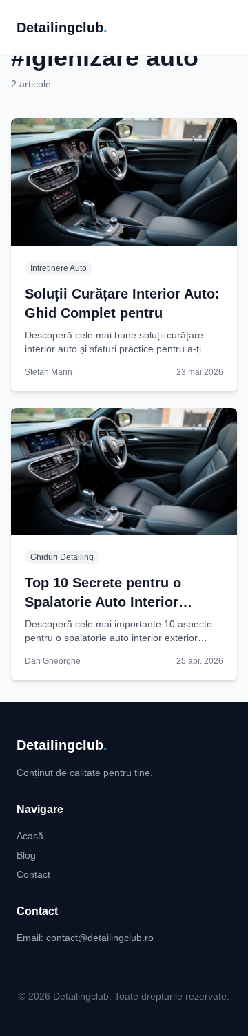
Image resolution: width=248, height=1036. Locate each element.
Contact (33, 874)
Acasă (30, 835)
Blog (26, 855)
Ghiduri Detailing (62, 557)
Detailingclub (62, 27)
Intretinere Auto (58, 268)
